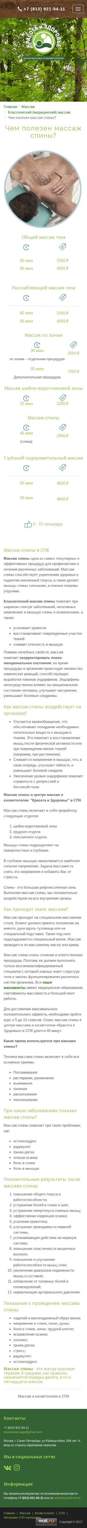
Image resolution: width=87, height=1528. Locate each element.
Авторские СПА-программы (22, 1517)
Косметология (44, 1513)
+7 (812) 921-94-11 (44, 9)
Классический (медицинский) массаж (39, 112)
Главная (10, 107)
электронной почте (67, 1498)
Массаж (28, 107)
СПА (62, 1513)
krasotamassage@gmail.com (23, 1432)
